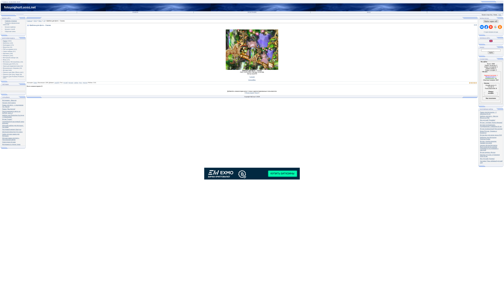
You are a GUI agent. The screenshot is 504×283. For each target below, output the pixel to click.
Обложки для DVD (9, 64)
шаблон (76, 82)
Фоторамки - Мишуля (9, 100)
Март (40, 21)
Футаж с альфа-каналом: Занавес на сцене (488, 142)
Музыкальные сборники (11, 68)
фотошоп (70, 82)
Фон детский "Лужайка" (487, 120)
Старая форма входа (491, 32)
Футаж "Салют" (7, 119)
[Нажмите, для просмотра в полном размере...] (252, 69)
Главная (135, 12)
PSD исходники (8, 49)
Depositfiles (252, 80)
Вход (368, 12)
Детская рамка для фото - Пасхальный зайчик (11, 138)
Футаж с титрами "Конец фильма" (491, 122)
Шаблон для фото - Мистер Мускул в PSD (489, 117)
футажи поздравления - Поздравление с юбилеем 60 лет (491, 125)
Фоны (5, 60)
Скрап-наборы (7, 51)
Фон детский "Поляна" (487, 158)
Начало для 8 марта (9, 103)
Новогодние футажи (9, 142)
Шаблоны (6, 43)
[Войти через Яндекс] (491, 27)
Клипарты (6, 55)
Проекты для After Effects (11, 72)
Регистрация (252, 12)
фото (80, 82)
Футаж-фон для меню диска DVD (491, 135)
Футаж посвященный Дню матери (491, 129)
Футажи (5, 70)
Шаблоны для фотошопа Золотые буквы (488, 138)
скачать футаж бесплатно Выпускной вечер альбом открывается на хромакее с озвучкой (489, 148)
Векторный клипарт (9, 57)
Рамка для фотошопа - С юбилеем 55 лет (488, 113)
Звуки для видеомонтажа (11, 66)
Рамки (5, 41)
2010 (35, 21)
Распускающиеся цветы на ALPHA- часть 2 (11, 112)
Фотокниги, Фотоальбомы (11, 62)
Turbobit (252, 77)
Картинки (6, 53)
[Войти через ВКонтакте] (482, 27)
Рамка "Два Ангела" (8, 109)
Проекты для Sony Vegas (11, 74)
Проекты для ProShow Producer (13, 76)
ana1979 (56, 82)
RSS (499, 14)
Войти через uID (490, 21)
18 (44, 21)
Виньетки (6, 47)
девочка (85, 82)
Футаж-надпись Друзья (487, 152)
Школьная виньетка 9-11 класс (12, 132)
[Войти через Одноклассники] (500, 27)
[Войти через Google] (495, 27)
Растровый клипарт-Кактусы (11, 129)
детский (65, 82)
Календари (6, 45)
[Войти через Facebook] (486, 27)
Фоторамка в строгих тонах (11, 144)
